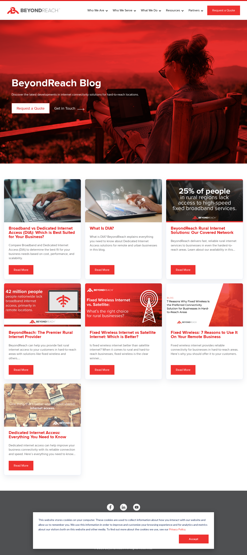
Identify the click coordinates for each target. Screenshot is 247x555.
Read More (21, 270)
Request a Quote (223, 10)
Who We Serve (122, 10)
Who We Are (95, 10)
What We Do (149, 10)
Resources (173, 10)
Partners (194, 10)
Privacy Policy (177, 529)
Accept (194, 539)
